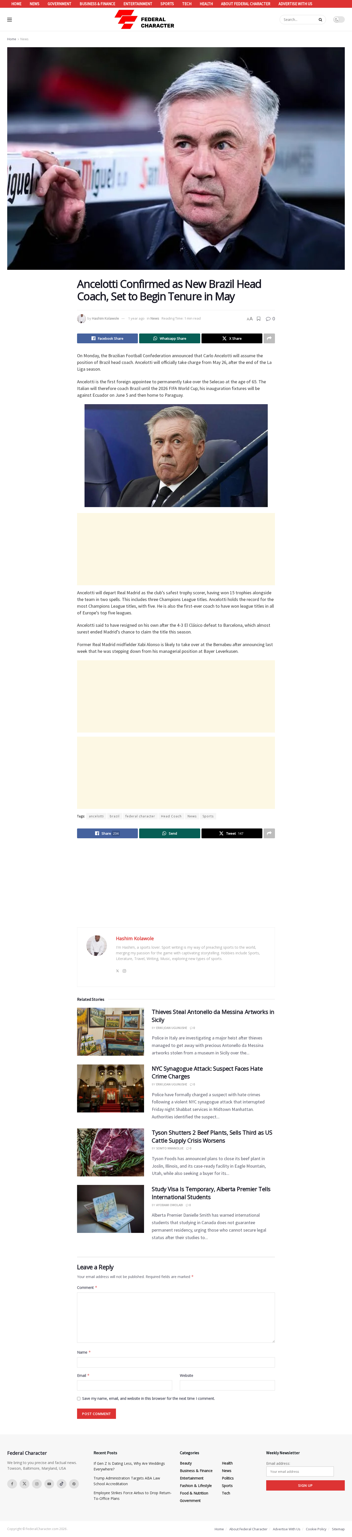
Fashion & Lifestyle (196, 1485)
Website (186, 1375)
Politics (228, 1478)
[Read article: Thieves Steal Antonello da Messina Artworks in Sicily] (110, 1032)
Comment (87, 1287)
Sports (167, 3)
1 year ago (136, 318)
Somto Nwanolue (169, 1148)
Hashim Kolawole (105, 318)
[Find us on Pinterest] (74, 1484)
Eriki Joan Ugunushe (171, 1028)
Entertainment (137, 3)
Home (16, 3)
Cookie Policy (316, 1529)
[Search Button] (321, 19)
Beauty (186, 1463)
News (34, 3)
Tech (186, 3)
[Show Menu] (9, 19)
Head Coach (171, 816)
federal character (140, 816)
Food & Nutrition (194, 1493)
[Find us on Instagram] (37, 1484)
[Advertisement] (176, 549)
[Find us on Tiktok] (61, 1484)
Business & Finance (97, 3)
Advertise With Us (295, 3)
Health (206, 3)
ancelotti (96, 816)
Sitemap (338, 1529)
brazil (115, 816)
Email (83, 1375)
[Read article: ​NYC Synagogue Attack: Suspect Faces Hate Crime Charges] (110, 1088)
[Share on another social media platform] (269, 338)
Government (59, 3)
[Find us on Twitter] (24, 1484)
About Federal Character (245, 3)
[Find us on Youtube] (49, 1484)
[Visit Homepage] (144, 19)
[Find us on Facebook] (12, 1484)
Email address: (278, 1463)
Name (84, 1352)
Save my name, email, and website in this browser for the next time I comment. (148, 1398)
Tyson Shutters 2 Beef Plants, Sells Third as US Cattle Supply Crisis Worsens (212, 1136)
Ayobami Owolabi (169, 1205)
